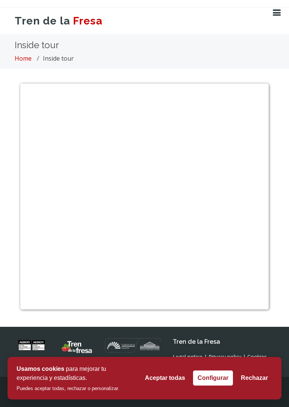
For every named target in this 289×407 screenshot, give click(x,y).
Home (23, 58)
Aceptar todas (165, 378)
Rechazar (254, 378)
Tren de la (58, 21)
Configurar (213, 378)
